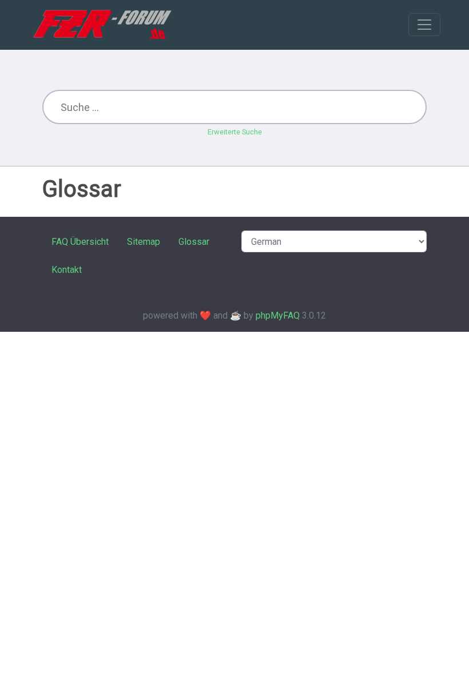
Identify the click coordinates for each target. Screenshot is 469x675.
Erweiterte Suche (235, 132)
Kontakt (66, 269)
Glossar (193, 241)
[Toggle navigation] (424, 24)
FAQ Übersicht (80, 241)
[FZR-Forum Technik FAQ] (102, 25)
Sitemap (143, 241)
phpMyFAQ (278, 315)
